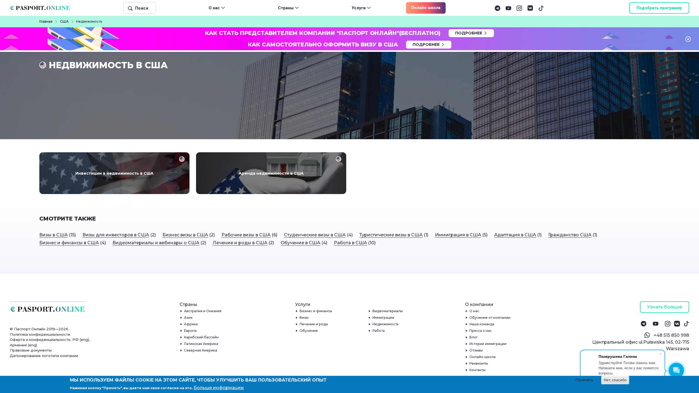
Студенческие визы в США (315, 234)
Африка (191, 324)
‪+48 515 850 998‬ (671, 335)
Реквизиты (479, 363)
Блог (474, 337)
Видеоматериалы (388, 311)
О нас (474, 311)
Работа (379, 331)
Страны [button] (286, 7)
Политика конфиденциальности (40, 334)
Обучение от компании (490, 317)
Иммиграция (383, 317)
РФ (75, 339)
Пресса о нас (481, 331)
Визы (304, 317)
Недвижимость (385, 324)
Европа (190, 331)
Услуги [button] (359, 7)
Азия (188, 317)
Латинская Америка (201, 344)
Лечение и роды (314, 324)
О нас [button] (214, 7)
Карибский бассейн (201, 337)
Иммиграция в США (458, 234)
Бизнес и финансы (316, 311)
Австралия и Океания (202, 311)
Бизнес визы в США (185, 234)
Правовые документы (31, 350)
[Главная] (42, 8)
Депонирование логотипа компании (44, 355)
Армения (18, 345)
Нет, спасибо (615, 380)
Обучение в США (300, 242)
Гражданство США (569, 234)
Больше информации (219, 387)
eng (84, 339)
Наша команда (482, 324)
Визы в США (53, 234)
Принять (584, 379)
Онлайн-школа (425, 7)
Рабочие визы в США (246, 234)
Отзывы (476, 350)
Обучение (309, 331)
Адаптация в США (515, 234)
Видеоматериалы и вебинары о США (155, 242)
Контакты (477, 370)
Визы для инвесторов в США (115, 234)
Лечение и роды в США (240, 242)
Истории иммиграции (488, 344)
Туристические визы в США (391, 234)
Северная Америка (200, 350)
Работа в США (350, 242)
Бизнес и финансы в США (69, 242)
